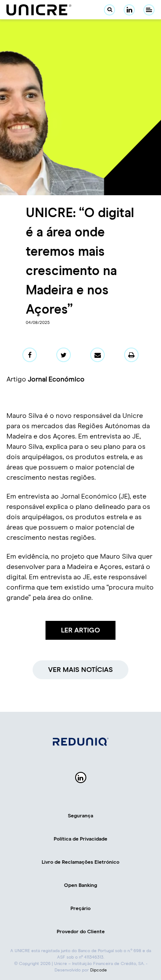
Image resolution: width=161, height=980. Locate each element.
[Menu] (149, 9)
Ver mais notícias (80, 669)
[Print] (131, 355)
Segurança (80, 816)
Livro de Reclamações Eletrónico (80, 862)
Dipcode (98, 970)
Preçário (80, 908)
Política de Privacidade (80, 839)
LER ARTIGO (80, 630)
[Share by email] (97, 355)
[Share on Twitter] (63, 355)
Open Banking (80, 885)
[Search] (109, 9)
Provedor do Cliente (81, 932)
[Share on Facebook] (29, 355)
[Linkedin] (129, 9)
